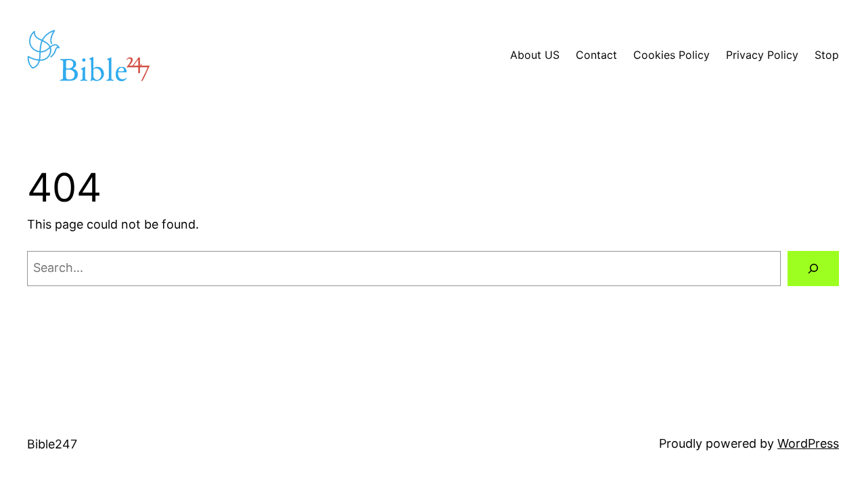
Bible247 (52, 444)
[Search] (813, 268)
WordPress (808, 443)
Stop (827, 55)
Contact (596, 55)
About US (535, 55)
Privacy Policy (762, 55)
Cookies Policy (671, 55)
